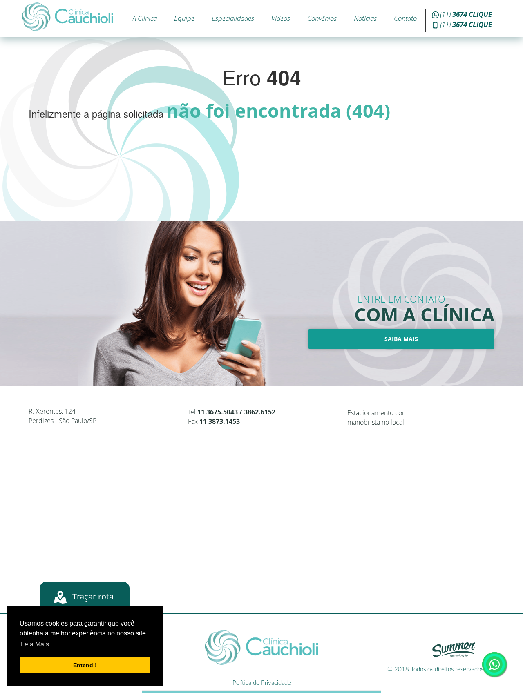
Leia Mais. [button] (36, 644)
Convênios (322, 18)
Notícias (365, 18)
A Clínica (144, 18)
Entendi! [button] (85, 665)
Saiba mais (401, 339)
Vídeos (280, 18)
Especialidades (233, 18)
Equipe (184, 18)
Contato (405, 18)
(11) (466, 14)
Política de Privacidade (261, 683)
